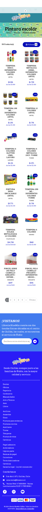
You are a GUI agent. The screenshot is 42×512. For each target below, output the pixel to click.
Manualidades (9, 397)
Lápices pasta (8, 451)
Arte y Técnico (9, 400)
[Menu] (3, 11)
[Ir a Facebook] (5, 491)
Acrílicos (6, 411)
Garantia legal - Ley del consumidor (17, 467)
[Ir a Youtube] (22, 491)
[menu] (35, 10)
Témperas (7, 433)
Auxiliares (7, 427)
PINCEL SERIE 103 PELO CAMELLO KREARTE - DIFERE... (10, 272)
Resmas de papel (10, 454)
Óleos (5, 418)
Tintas (5, 430)
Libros (5, 406)
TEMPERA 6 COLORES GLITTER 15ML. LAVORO (10, 153)
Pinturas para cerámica (12, 421)
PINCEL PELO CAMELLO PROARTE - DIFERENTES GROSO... (31, 272)
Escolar (17, 33)
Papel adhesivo (9, 445)
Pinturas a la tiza (10, 424)
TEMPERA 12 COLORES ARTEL (32, 110)
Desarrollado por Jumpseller (25, 509)
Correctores (7, 457)
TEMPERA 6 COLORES (31, 230)
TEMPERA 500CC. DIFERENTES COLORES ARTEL (10, 70)
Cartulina (7, 440)
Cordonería (7, 394)
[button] (28, 10)
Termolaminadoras (11, 460)
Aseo (5, 403)
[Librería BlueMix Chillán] (21, 18)
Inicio (8, 33)
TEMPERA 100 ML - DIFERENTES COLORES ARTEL (10, 112)
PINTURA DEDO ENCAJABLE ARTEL (10, 192)
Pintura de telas (9, 437)
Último (32, 300)
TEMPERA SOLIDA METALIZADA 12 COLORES (10, 232)
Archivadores (8, 448)
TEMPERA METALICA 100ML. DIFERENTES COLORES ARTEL (31, 71)
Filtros (32, 44)
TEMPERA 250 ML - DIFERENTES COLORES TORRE (31, 193)
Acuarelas (7, 414)
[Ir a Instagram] (14, 491)
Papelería (7, 390)
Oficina (6, 387)
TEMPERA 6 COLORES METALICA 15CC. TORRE (31, 152)
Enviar (35, 341)
